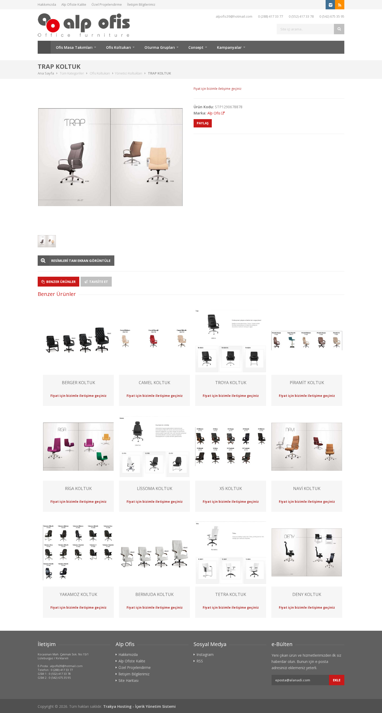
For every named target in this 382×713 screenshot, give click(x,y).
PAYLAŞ (203, 123)
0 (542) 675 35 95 (331, 16)
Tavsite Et (98, 281)
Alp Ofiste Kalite (73, 4)
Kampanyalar (229, 47)
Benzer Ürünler (60, 281)
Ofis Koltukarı (118, 47)
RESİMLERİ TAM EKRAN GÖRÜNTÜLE (80, 260)
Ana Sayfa (44, 47)
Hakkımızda (47, 4)
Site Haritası (128, 680)
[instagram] (330, 4)
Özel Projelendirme (106, 4)
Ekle (336, 680)
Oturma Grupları (159, 47)
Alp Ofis (213, 113)
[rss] (339, 4)
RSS (199, 661)
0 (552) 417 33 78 (301, 16)
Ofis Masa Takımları (74, 47)
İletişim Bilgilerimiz (141, 4)
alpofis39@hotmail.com (234, 16)
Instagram (205, 654)
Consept (195, 47)
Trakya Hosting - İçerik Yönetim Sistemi (139, 706)
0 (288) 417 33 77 (270, 16)
